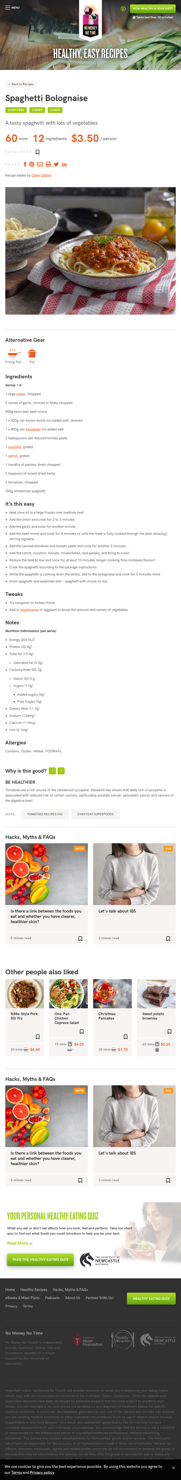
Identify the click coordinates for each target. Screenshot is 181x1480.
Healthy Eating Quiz (151, 1299)
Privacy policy (42, 1472)
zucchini (14, 447)
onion (20, 394)
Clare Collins (41, 175)
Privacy (11, 1306)
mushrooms (29, 610)
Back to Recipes (22, 84)
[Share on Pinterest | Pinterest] (31, 165)
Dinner (37, 110)
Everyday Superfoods (95, 814)
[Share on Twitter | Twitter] (56, 165)
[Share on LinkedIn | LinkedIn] (64, 165)
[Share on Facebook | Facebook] (24, 165)
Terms (28, 1306)
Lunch (55, 110)
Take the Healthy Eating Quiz (40, 1260)
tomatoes (33, 429)
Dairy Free (16, 110)
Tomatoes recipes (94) (44, 814)
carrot (13, 456)
